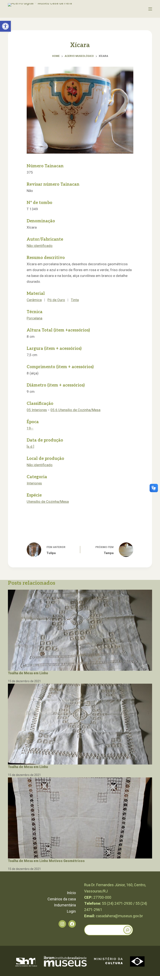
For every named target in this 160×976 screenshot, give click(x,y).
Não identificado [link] (39, 246)
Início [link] (71, 893)
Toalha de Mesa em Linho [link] (28, 673)
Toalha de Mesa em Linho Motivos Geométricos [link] (46, 861)
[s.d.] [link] (30, 446)
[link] (5, 26)
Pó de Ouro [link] (56, 300)
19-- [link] (30, 428)
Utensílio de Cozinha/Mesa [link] (48, 501)
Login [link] (71, 911)
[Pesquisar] (127, 930)
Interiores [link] (34, 483)
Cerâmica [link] (34, 300)
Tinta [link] (75, 300)
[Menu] (150, 9)
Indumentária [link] (65, 905)
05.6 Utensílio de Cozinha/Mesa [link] (75, 410)
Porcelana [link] (34, 318)
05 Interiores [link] (37, 410)
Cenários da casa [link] (62, 899)
